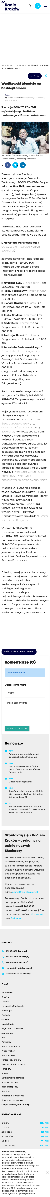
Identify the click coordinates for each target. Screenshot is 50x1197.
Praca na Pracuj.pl (11, 1047)
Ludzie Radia (8, 1024)
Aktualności (7, 65)
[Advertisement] (25, 39)
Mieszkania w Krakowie (13, 1096)
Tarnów (5, 1002)
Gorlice (5, 1020)
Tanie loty (6, 1069)
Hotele (5, 1073)
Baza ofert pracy (10, 1087)
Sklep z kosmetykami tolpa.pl (16, 1105)
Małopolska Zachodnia (13, 1006)
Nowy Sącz (7, 1011)
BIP (3, 1038)
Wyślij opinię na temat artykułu (19, 652)
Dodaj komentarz (17, 728)
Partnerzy (6, 1042)
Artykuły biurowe (10, 1082)
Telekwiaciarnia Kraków (13, 1065)
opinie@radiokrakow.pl (25, 892)
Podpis (10, 693)
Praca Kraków (8, 1051)
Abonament (7, 1033)
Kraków (5, 997)
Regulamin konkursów (12, 1029)
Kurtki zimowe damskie (13, 1078)
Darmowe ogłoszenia (12, 1100)
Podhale (6, 1015)
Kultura (20, 65)
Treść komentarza (17, 703)
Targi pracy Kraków (11, 1060)
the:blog (6, 1091)
